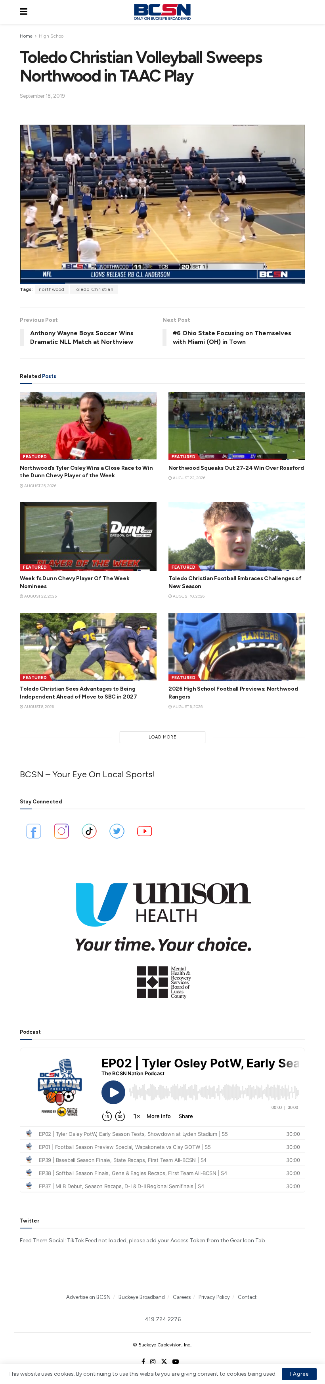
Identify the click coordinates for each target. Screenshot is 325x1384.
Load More (163, 737)
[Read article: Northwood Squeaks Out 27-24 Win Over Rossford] (236, 426)
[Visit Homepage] (162, 12)
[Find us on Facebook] (143, 1362)
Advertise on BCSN (88, 1297)
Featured (35, 456)
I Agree (299, 1374)
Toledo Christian (94, 289)
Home (26, 36)
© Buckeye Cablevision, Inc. (162, 1345)
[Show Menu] (23, 12)
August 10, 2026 (188, 596)
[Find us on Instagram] (153, 1362)
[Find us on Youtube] (175, 1362)
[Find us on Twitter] (164, 1362)
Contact (247, 1297)
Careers (182, 1297)
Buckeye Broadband (142, 1297)
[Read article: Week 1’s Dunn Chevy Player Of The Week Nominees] (88, 536)
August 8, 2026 (38, 706)
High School (52, 36)
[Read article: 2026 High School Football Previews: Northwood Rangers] (236, 647)
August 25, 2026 (39, 485)
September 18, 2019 (42, 96)
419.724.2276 (163, 1319)
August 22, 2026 (188, 477)
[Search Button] (301, 12)
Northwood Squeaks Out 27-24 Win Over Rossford (236, 468)
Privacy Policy (214, 1297)
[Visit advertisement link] (162, 935)
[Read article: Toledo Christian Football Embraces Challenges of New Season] (236, 536)
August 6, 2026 (187, 706)
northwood (52, 289)
